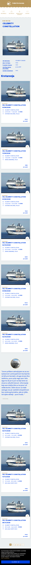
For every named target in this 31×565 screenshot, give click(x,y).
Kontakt (27, 13)
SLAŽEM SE (15, 562)
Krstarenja (3, 13)
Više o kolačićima (5, 558)
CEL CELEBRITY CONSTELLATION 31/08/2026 (14, 107)
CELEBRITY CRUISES (20, 60)
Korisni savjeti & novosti (19, 14)
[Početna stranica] (9, 4)
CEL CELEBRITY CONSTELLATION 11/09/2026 (14, 152)
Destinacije (11, 13)
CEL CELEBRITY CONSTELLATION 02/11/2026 (14, 430)
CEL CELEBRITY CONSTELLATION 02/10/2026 (14, 244)
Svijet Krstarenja (18, 3)
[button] (4, 45)
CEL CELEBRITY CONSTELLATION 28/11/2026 (14, 522)
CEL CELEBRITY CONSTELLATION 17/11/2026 (14, 476)
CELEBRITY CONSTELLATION (12, 110)
